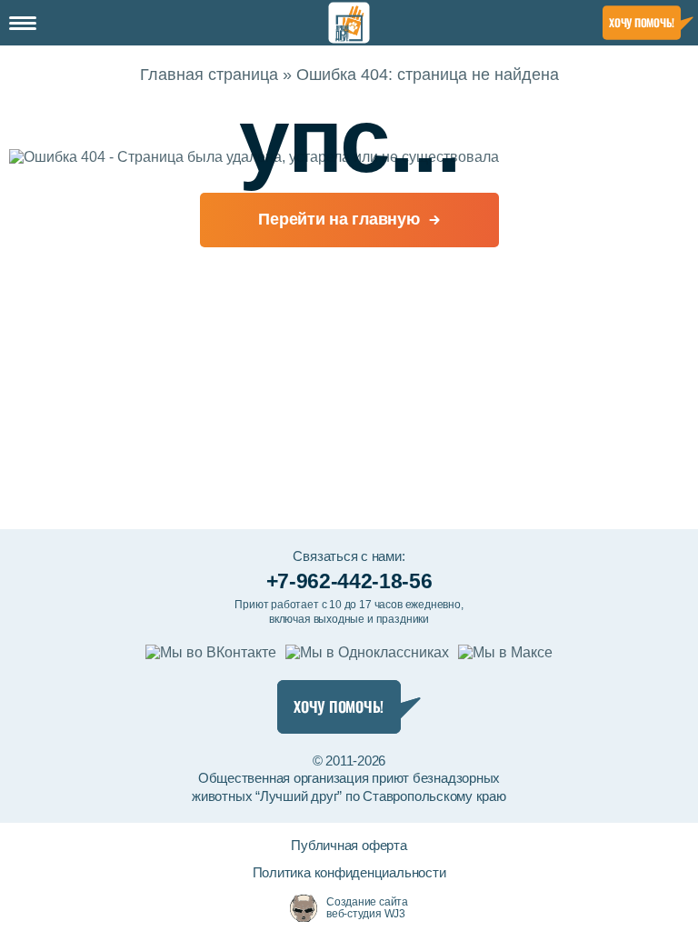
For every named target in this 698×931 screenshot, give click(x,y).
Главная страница (209, 74)
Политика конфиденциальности (349, 872)
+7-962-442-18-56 (349, 581)
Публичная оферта (348, 845)
